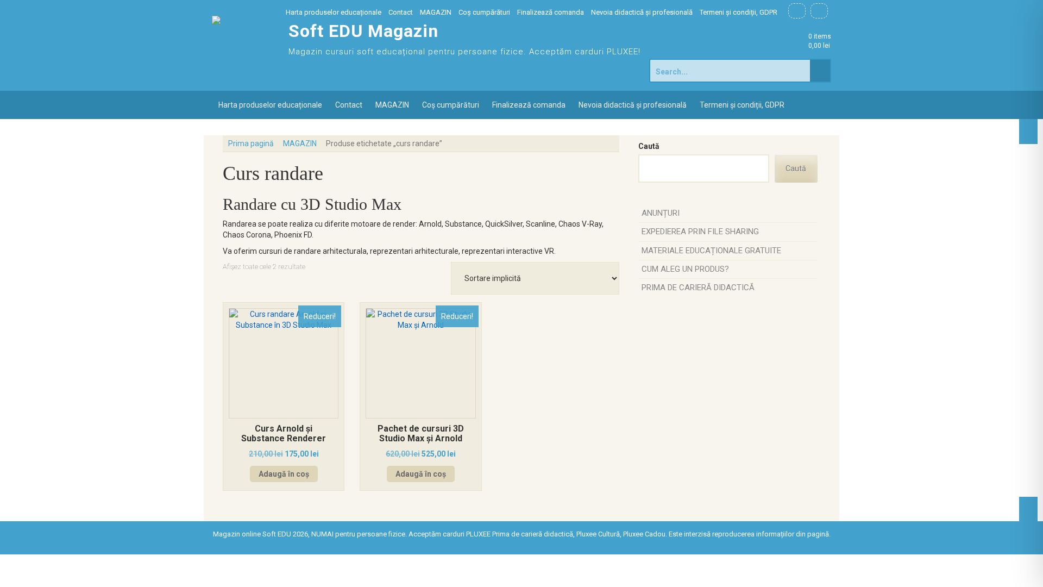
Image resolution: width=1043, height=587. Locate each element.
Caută (648, 146)
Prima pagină (251, 143)
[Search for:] (730, 71)
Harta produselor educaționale (333, 12)
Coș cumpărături (484, 12)
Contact (400, 12)
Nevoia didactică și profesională (642, 12)
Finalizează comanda (550, 12)
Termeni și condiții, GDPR (738, 12)
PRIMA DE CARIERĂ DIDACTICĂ (698, 287)
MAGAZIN (435, 12)
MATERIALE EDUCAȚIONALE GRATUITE (711, 250)
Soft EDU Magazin (363, 31)
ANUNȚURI (661, 213)
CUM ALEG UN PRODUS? (685, 269)
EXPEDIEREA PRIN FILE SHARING (700, 231)
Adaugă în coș (284, 474)
